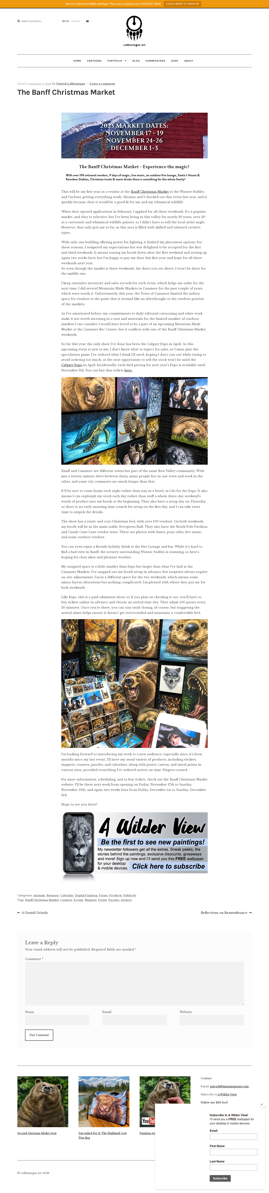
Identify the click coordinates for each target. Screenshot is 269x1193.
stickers (126, 900)
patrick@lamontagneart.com (229, 1086)
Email (106, 1012)
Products (115, 895)
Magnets (91, 900)
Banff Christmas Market (150, 191)
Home (77, 60)
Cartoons (94, 60)
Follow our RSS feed (214, 1102)
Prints (103, 895)
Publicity (129, 895)
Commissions (155, 60)
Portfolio (114, 60)
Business (52, 895)
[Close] (263, 1105)
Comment (34, 959)
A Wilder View (227, 1094)
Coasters (66, 900)
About (188, 60)
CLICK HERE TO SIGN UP (182, 3)
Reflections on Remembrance (224, 913)
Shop (174, 60)
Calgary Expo (71, 365)
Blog (136, 60)
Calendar (66, 895)
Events (78, 900)
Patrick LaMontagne (70, 83)
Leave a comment (102, 83)
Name (29, 1012)
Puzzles (113, 900)
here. (128, 370)
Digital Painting (86, 895)
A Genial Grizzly (34, 913)
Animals (39, 895)
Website (186, 1012)
